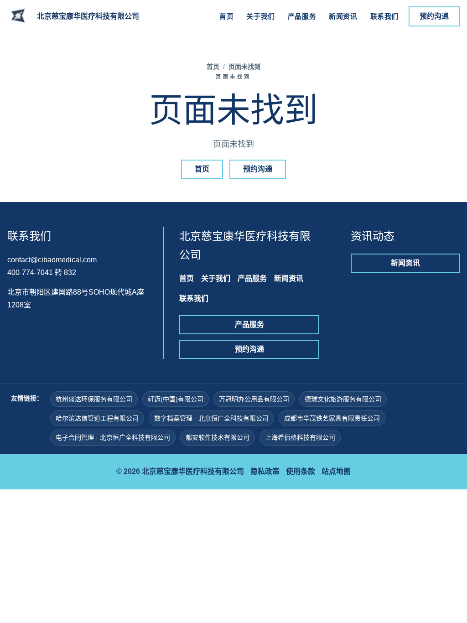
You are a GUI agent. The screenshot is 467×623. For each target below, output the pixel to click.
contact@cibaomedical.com (52, 260)
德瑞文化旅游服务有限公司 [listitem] (343, 399)
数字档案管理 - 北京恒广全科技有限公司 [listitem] (211, 418)
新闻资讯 (343, 16)
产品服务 (302, 16)
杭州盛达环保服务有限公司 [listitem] (94, 399)
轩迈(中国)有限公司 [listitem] (175, 399)
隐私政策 (265, 471)
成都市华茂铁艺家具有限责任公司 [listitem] (332, 418)
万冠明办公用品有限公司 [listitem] (254, 399)
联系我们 (384, 16)
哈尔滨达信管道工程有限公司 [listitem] (97, 418)
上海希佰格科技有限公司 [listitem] (300, 437)
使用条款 (300, 471)
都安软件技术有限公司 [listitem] (217, 437)
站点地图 (336, 471)
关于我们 (260, 16)
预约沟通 (434, 16)
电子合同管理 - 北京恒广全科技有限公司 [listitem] (113, 437)
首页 (226, 16)
